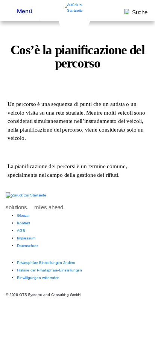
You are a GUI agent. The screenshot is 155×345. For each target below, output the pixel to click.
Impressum (26, 238)
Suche (139, 12)
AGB (21, 230)
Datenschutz (27, 246)
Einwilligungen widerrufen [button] (38, 278)
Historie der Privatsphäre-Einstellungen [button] (49, 270)
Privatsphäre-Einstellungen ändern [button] (46, 263)
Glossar (23, 215)
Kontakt (23, 223)
